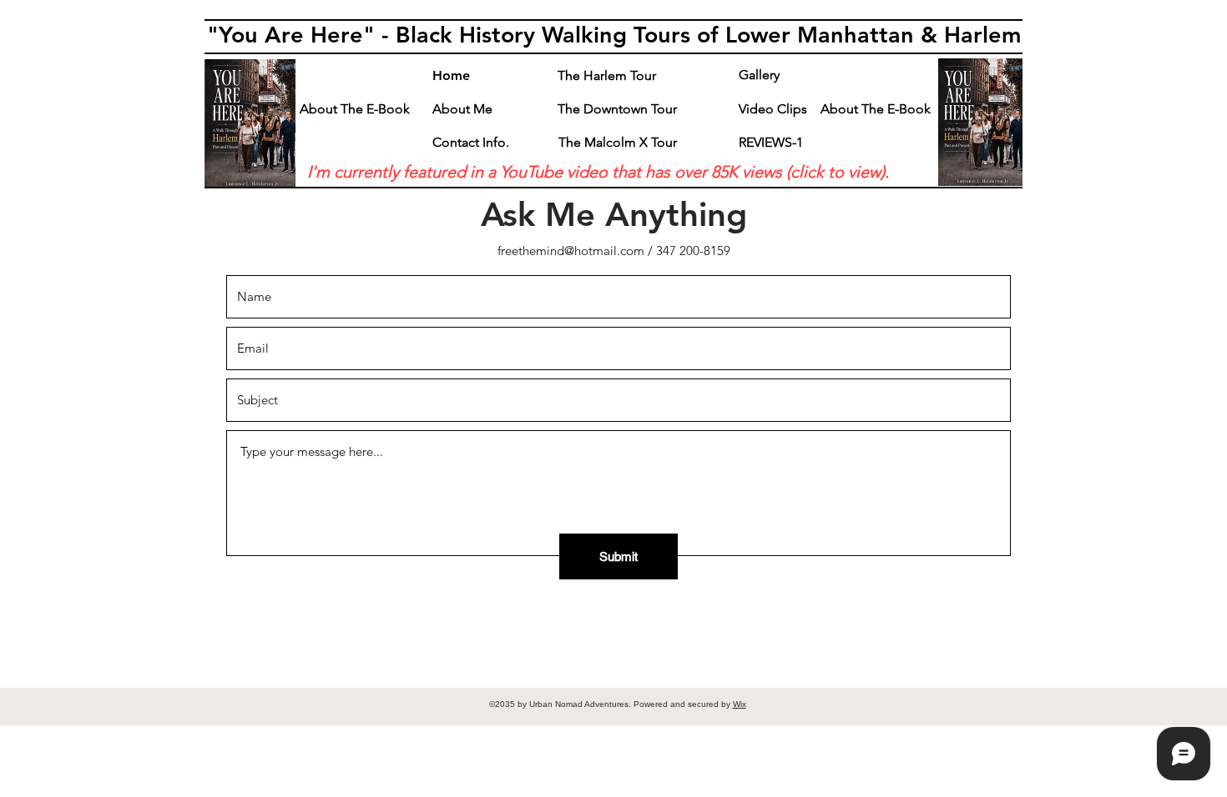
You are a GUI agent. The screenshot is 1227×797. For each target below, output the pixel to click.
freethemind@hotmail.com (570, 250)
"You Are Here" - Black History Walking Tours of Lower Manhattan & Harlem (614, 34)
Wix (739, 704)
